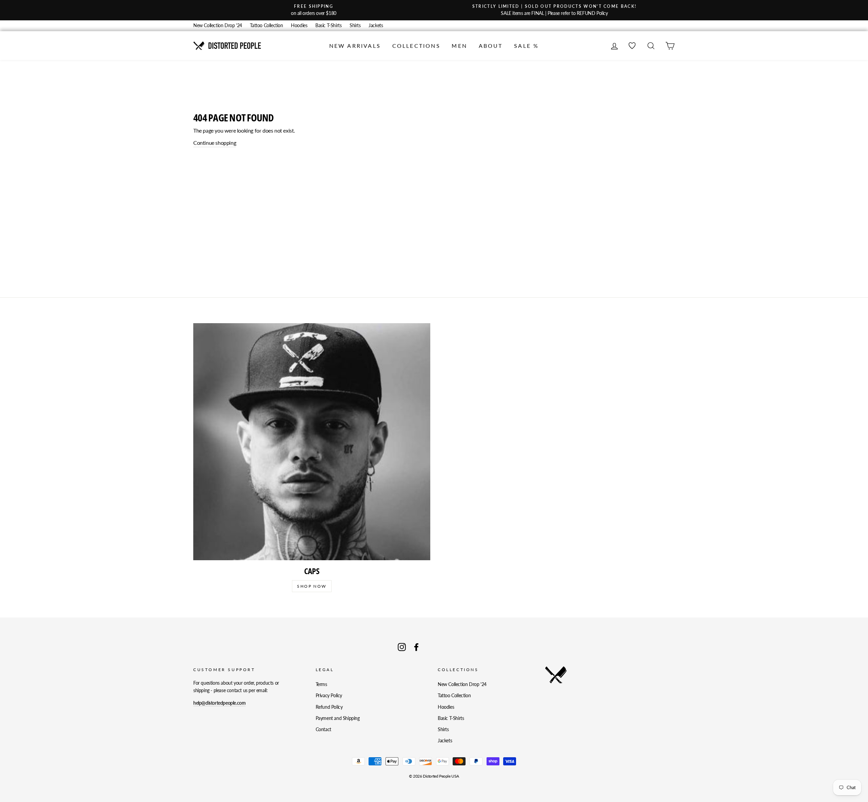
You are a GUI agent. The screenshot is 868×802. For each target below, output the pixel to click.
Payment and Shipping (338, 718)
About (491, 45)
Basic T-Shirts (328, 25)
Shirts (355, 25)
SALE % (526, 45)
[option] (313, 10)
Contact (323, 729)
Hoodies (299, 25)
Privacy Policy (329, 695)
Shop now (311, 586)
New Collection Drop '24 (217, 25)
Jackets (376, 25)
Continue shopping (214, 142)
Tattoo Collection (266, 25)
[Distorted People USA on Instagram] (402, 647)
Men (459, 45)
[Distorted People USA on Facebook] (416, 647)
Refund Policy (329, 707)
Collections (416, 45)
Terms (321, 684)
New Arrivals (355, 45)
